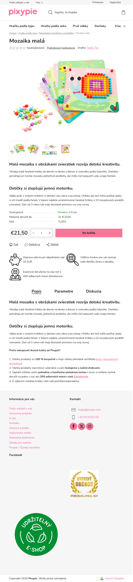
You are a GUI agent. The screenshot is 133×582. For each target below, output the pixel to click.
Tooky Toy (93, 48)
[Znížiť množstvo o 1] (33, 233)
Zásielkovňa (81, 376)
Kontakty (14, 423)
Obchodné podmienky (22, 437)
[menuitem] (21, 26)
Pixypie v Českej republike (24, 447)
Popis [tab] (37, 291)
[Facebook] (73, 426)
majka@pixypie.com (89, 409)
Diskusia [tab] (93, 291)
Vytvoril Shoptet (114, 578)
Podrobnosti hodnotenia (61, 48)
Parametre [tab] (63, 291)
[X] (81, 426)
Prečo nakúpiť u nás (19, 2)
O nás (12, 418)
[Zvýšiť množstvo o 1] (49, 233)
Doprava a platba (19, 428)
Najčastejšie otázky (20, 433)
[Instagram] (89, 426)
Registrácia (115, 2)
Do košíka (88, 233)
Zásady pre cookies (20, 442)
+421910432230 (88, 417)
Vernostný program (20, 413)
